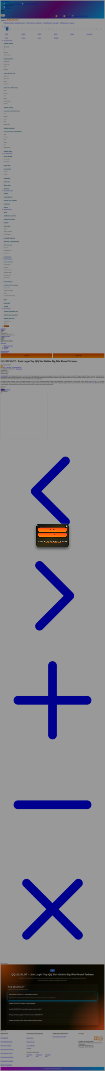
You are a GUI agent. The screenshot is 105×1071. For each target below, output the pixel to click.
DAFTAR (52, 535)
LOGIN (52, 529)
